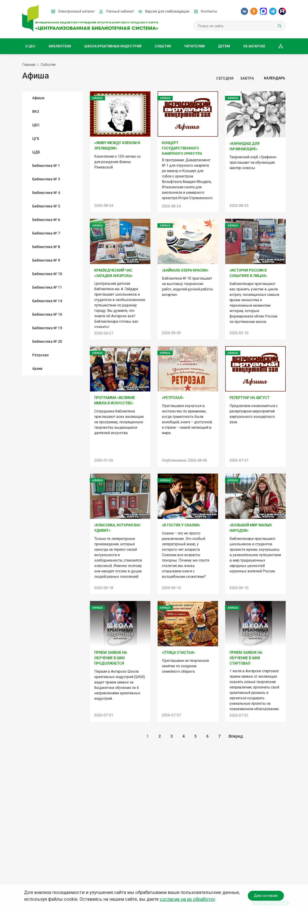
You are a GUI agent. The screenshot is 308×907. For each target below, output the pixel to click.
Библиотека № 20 (47, 341)
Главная (28, 64)
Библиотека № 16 (47, 314)
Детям (224, 46)
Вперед (236, 736)
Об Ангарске (254, 46)
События (163, 46)
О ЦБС (30, 46)
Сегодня (224, 78)
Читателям (194, 46)
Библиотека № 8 (46, 247)
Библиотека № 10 (47, 274)
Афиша (38, 98)
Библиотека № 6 (46, 220)
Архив (37, 368)
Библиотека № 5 (46, 206)
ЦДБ (36, 152)
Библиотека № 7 (46, 233)
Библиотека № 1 (46, 165)
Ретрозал (40, 355)
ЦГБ (35, 138)
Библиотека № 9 (46, 260)
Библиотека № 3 (46, 179)
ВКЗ (35, 111)
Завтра (247, 78)
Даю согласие (266, 895)
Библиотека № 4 (46, 193)
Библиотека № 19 (47, 328)
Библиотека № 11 (47, 287)
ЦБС (36, 125)
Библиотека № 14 (47, 301)
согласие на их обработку (187, 899)
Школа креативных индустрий (112, 46)
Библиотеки (60, 46)
